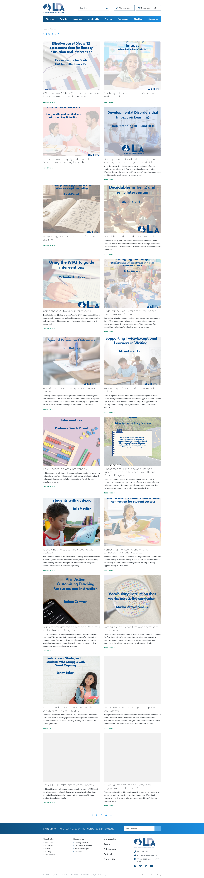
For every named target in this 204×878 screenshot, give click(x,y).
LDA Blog (48, 852)
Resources (77, 19)
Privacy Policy (156, 875)
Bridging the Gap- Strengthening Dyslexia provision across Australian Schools (130, 312)
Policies (145, 875)
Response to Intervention (83, 846)
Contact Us (153, 19)
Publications (123, 19)
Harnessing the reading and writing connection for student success (126, 551)
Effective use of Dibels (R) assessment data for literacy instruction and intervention (71, 95)
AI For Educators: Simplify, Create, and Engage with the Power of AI (127, 786)
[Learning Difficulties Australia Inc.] (54, 8)
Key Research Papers (82, 849)
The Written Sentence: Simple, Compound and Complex (130, 709)
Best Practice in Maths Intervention (65, 468)
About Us (50, 19)
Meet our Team (50, 855)
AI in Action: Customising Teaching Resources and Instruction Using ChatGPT (71, 628)
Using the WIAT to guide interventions (67, 311)
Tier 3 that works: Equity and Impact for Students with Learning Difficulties (67, 161)
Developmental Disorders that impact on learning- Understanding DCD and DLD (129, 161)
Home (45, 29)
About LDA (48, 839)
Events (107, 844)
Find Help (138, 19)
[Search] (106, 8)
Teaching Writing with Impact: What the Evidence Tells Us (129, 95)
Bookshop (78, 852)
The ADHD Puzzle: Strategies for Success (68, 785)
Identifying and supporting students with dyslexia (69, 551)
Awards (63, 19)
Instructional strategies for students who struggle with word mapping (68, 709)
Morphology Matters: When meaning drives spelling (70, 238)
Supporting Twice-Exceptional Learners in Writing (130, 390)
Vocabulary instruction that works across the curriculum (131, 628)
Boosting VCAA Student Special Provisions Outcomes (69, 390)
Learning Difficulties (81, 843)
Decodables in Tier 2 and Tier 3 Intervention (130, 236)
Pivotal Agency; (100, 875)
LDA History (48, 846)
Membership (93, 19)
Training (108, 19)
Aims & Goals (49, 843)
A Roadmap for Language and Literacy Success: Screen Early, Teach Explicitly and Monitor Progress (130, 472)
